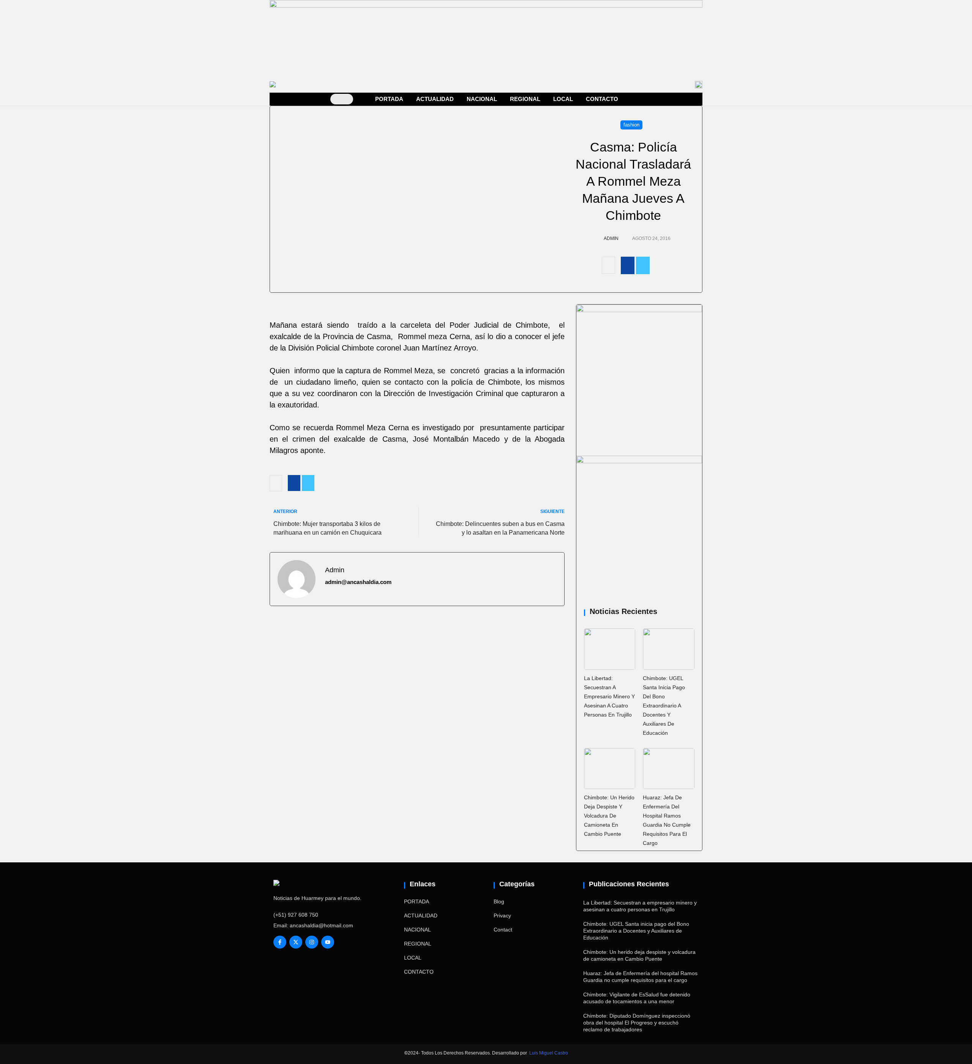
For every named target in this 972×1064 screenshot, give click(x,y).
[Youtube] (327, 942)
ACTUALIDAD (435, 99)
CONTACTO (602, 99)
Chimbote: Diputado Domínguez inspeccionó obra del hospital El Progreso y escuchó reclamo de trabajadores (636, 1022)
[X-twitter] (295, 942)
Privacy (502, 915)
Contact (503, 930)
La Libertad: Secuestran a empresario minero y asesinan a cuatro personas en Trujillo (609, 696)
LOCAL (563, 99)
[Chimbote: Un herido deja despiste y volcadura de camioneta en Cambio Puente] (610, 768)
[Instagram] (311, 942)
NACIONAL (482, 99)
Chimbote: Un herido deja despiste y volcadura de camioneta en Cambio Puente (609, 815)
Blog (499, 901)
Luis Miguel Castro (548, 1053)
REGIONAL (525, 99)
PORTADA (389, 99)
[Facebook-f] (279, 942)
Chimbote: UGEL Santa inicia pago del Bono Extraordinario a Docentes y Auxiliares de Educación (664, 705)
